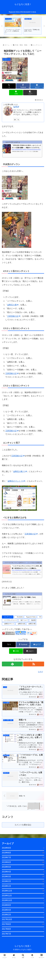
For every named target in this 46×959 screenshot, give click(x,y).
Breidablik (20, 617)
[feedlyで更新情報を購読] (14, 119)
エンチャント (8, 617)
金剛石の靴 (32, 624)
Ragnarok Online (31, 617)
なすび (16, 107)
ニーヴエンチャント (10, 620)
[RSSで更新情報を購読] (18, 119)
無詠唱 (33, 620)
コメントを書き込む (23, 825)
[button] (30, 92)
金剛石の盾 (12, 305)
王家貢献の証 (13, 316)
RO (40, 617)
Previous (2, 26)
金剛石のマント (9, 624)
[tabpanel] (13, 25)
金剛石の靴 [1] (19, 471)
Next (44, 26)
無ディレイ (24, 620)
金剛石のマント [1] (15, 481)
